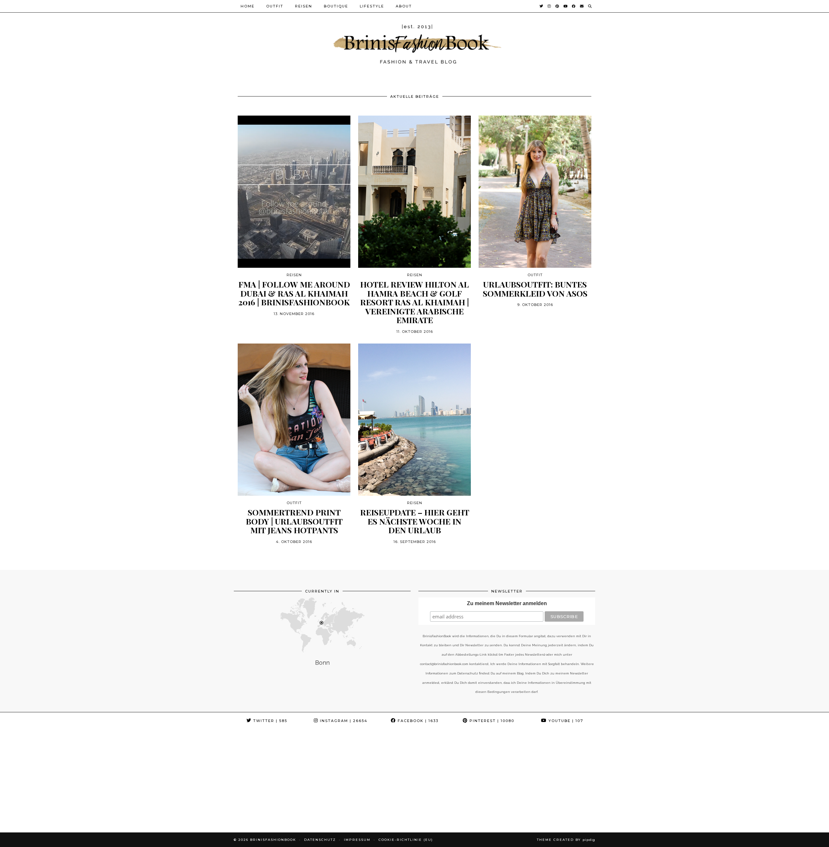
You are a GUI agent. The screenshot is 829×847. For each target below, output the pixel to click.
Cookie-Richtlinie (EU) (406, 840)
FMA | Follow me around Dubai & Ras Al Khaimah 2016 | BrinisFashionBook (294, 293)
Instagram (343, 720)
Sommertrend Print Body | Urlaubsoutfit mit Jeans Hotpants (294, 521)
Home (248, 6)
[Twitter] (541, 6)
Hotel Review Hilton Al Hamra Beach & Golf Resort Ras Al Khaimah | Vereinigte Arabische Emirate (414, 302)
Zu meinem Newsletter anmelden (507, 603)
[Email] (582, 6)
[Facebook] (574, 6)
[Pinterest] (557, 6)
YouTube (565, 720)
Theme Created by (566, 840)
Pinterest (491, 720)
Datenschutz (320, 840)
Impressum (357, 840)
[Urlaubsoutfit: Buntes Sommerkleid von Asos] (535, 192)
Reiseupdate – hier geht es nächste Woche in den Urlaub (414, 521)
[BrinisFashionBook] (414, 43)
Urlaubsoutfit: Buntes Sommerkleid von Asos (535, 289)
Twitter (269, 720)
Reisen (303, 6)
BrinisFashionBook (273, 840)
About (404, 6)
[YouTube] (565, 6)
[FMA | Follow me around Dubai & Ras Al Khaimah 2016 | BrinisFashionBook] (294, 192)
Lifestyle (372, 6)
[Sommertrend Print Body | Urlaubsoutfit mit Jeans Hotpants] (294, 420)
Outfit (274, 6)
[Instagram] (549, 6)
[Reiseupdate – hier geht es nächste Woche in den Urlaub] (414, 420)
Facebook (417, 720)
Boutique (336, 6)
